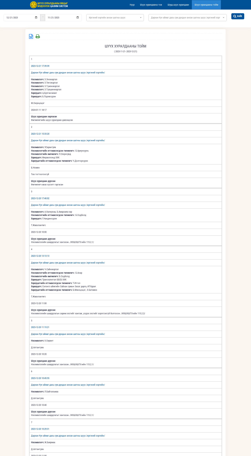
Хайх (239, 16)
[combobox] (115, 17)
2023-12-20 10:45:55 (40, 378)
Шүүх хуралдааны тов (151, 4)
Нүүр (132, 4)
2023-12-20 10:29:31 (40, 429)
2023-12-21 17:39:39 (40, 66)
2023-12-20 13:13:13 (40, 255)
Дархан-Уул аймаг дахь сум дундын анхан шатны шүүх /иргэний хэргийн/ (68, 72)
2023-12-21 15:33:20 (40, 133)
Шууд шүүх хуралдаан (178, 4)
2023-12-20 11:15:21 (40, 327)
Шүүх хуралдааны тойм (206, 4)
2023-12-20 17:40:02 (40, 198)
